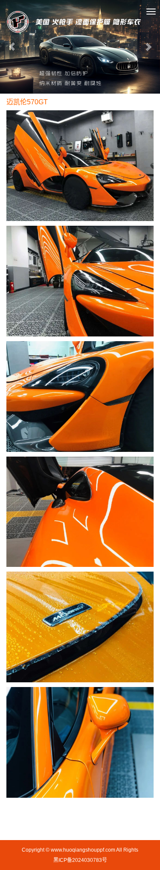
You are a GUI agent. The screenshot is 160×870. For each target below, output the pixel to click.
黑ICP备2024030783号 (80, 860)
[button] (12, 47)
